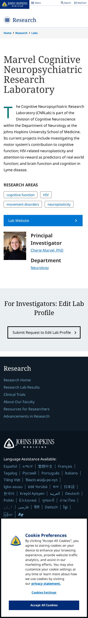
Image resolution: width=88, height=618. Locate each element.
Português (51, 473)
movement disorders (23, 204)
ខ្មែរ (65, 507)
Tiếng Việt (12, 479)
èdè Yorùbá (37, 486)
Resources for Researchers (27, 408)
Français (65, 466)
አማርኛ (28, 466)
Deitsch (51, 507)
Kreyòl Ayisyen (32, 493)
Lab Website (18, 220)
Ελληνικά (28, 500)
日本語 (69, 486)
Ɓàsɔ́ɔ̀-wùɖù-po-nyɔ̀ (41, 479)
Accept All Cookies (44, 605)
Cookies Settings (44, 592)
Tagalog (10, 473)
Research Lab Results (22, 387)
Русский (29, 473)
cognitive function (21, 194)
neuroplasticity (59, 204)
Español (10, 466)
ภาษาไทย (67, 500)
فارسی (23, 507)
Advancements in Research (27, 416)
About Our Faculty (19, 401)
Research (24, 20)
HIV (46, 194)
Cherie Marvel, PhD (47, 250)
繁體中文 (45, 466)
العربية (55, 493)
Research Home (17, 380)
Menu (36, 3)
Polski (9, 500)
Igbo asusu (13, 486)
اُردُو (8, 507)
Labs (34, 33)
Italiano (71, 473)
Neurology (40, 267)
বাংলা (55, 486)
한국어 (9, 493)
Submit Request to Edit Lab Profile (42, 332)
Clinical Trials (14, 394)
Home (8, 33)
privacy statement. (46, 583)
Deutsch (72, 493)
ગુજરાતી (48, 500)
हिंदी (36, 507)
